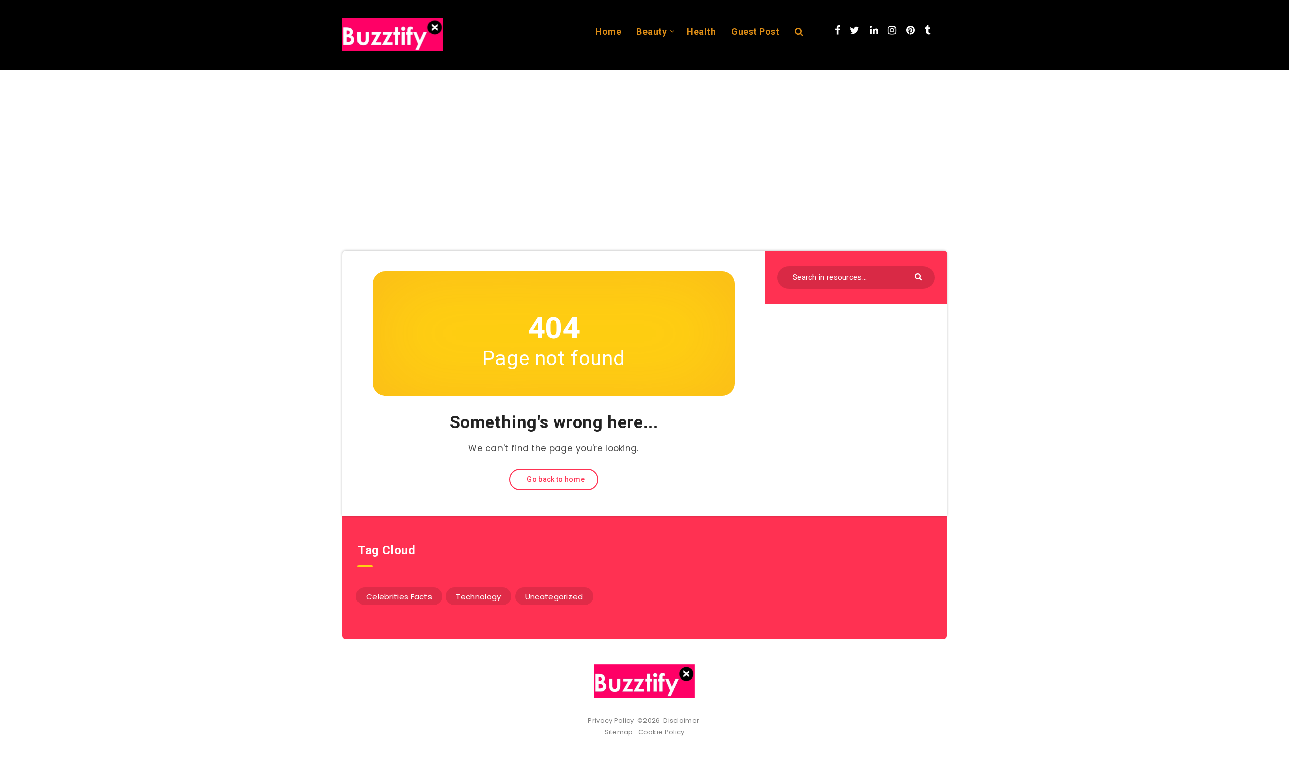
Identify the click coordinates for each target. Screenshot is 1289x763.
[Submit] (919, 276)
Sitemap (621, 732)
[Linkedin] (874, 30)
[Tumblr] (927, 30)
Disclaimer (682, 720)
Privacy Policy (611, 720)
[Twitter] (855, 30)
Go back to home (555, 479)
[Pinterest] (910, 30)
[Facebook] (837, 30)
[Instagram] (892, 30)
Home (608, 31)
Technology (478, 596)
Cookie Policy (661, 732)
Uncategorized (554, 596)
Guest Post (755, 31)
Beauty (651, 31)
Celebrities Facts (399, 596)
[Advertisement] (644, 145)
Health (701, 31)
